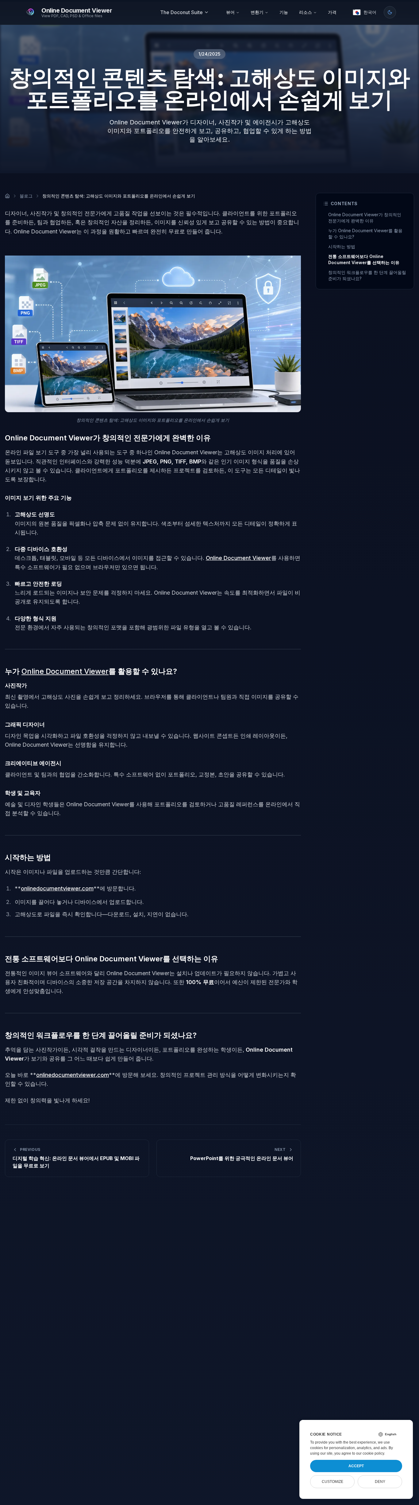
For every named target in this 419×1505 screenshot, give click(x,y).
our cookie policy (370, 1453)
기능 (283, 12)
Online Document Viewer (238, 558)
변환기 (257, 12)
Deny (380, 1482)
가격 (332, 12)
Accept (356, 1466)
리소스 (305, 12)
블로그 (26, 195)
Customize (332, 1482)
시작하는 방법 (341, 246)
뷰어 (230, 12)
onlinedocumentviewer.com (57, 888)
